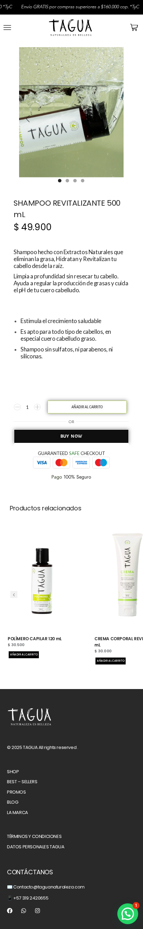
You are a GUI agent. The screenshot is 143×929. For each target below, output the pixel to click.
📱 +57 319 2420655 (27, 898)
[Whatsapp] (23, 910)
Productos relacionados (45, 508)
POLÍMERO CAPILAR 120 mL (35, 639)
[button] (7, 27)
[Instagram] (37, 910)
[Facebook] (9, 910)
